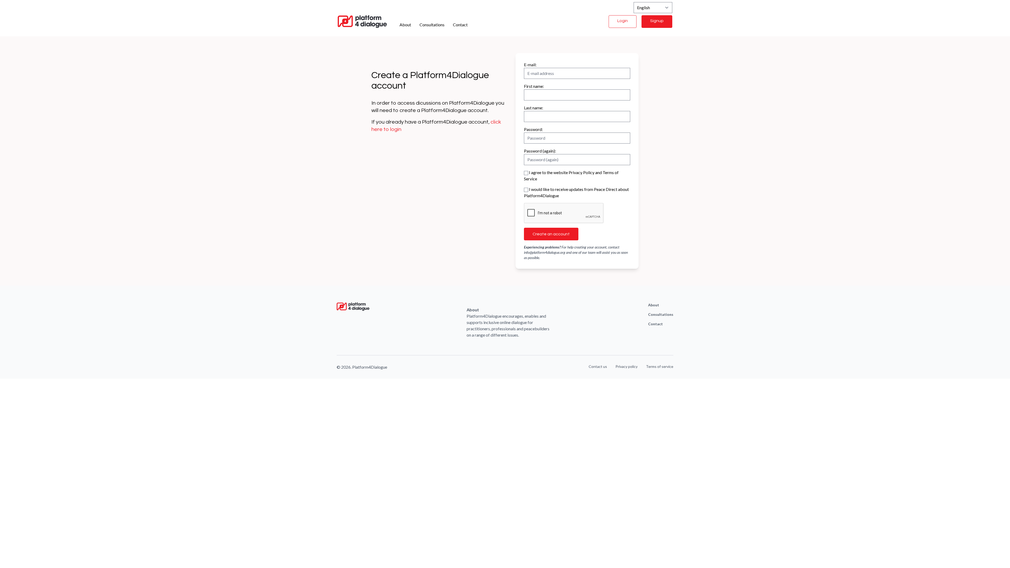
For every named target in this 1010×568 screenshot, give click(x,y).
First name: (534, 86)
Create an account (551, 234)
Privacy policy (626, 366)
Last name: (533, 107)
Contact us (598, 366)
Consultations (432, 24)
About (405, 24)
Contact (460, 24)
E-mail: (530, 64)
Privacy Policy (581, 172)
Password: (533, 129)
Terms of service (659, 366)
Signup (657, 21)
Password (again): (540, 150)
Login (622, 21)
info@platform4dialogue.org (544, 252)
